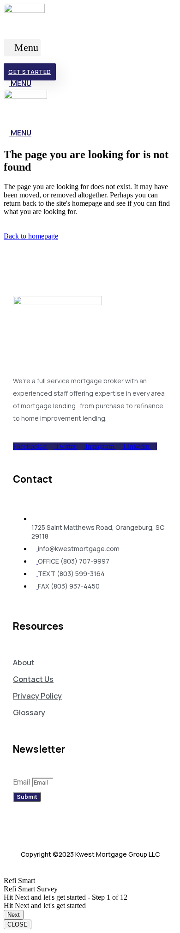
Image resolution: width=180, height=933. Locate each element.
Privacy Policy (37, 696)
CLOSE (17, 924)
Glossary (29, 712)
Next (13, 914)
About (24, 662)
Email (22, 782)
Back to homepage (31, 236)
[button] (22, 47)
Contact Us (33, 679)
